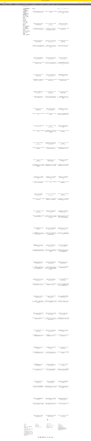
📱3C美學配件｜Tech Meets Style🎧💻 (26, 15)
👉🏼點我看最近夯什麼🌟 (17, 4)
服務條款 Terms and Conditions (50, 425)
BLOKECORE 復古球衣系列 (25, 4)
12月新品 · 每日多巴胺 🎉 (26, 34)
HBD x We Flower (25, 32)
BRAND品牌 (24, 20)
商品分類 (53, 4)
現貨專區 (24, 17)
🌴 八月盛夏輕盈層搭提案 (4, 4)
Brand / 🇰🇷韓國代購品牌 (33, 4)
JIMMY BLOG (57, 4)
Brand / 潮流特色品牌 (41, 4)
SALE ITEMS (24, 23)
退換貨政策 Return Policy (49, 426)
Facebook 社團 (37, 425)
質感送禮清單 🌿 (10, 4)
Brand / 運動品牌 (48, 4)
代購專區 (24, 33)
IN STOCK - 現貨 (25, 21)
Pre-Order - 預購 (25, 22)
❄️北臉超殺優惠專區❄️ (26, 10)
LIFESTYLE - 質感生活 (26, 16)
